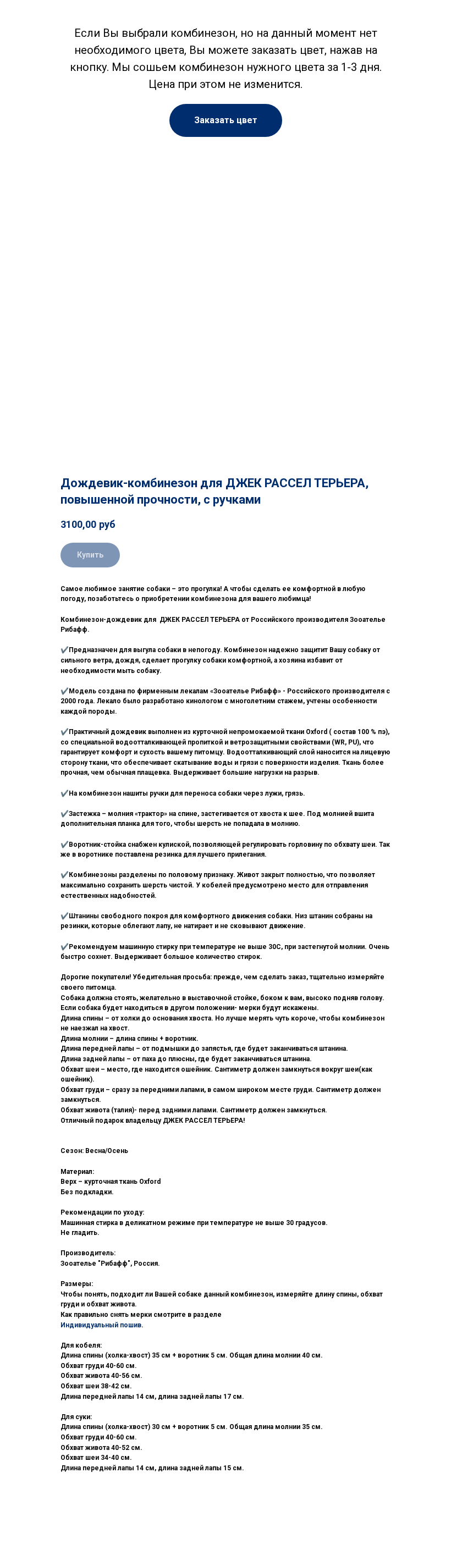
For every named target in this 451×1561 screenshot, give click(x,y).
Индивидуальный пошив (101, 1325)
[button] (225, 120)
